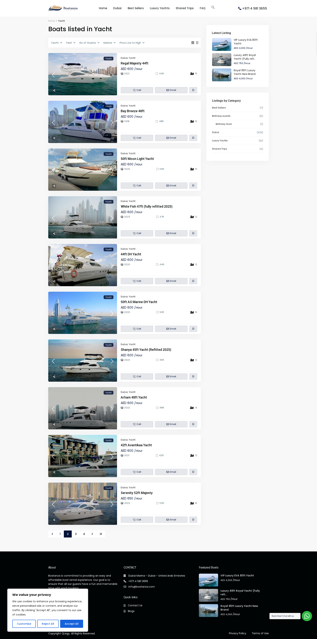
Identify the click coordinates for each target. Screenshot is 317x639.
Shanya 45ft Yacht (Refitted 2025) (146, 350)
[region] (47, 610)
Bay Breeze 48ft (133, 111)
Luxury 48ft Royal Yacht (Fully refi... (245, 57)
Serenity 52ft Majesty (137, 493)
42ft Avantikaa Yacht (136, 445)
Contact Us (135, 605)
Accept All (72, 624)
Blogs (131, 611)
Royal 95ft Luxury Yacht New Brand (245, 72)
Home (103, 8)
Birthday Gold (224, 124)
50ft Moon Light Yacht (137, 159)
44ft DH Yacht (131, 254)
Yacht (132, 58)
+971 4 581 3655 (254, 8)
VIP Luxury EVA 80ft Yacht (237, 575)
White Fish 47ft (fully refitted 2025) (146, 206)
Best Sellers (136, 8)
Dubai (117, 8)
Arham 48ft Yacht (134, 397)
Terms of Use (260, 633)
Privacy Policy (237, 633)
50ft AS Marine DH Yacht (139, 302)
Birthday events (221, 116)
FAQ (202, 8)
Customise (24, 624)
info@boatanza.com (141, 587)
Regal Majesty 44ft (134, 63)
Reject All (48, 624)
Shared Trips (185, 8)
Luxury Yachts (160, 8)
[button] (213, 8)
